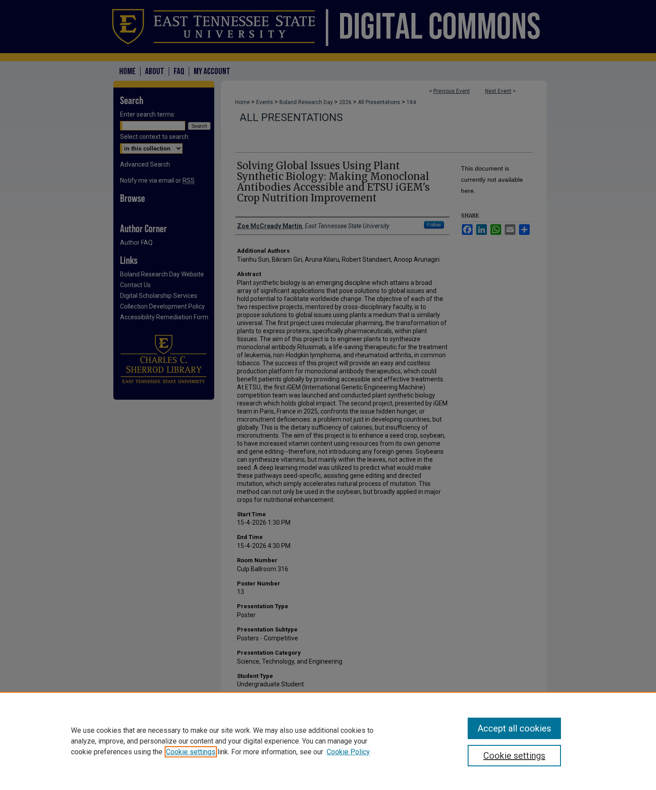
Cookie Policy (348, 752)
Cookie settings (191, 752)
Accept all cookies (514, 728)
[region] (328, 741)
